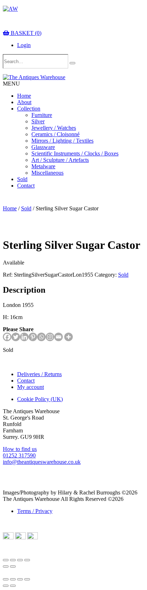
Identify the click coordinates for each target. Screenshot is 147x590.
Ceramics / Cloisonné (55, 134)
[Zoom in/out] (6, 560)
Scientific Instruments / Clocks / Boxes (74, 153)
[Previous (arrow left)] (6, 566)
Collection (28, 109)
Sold (22, 179)
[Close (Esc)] (27, 560)
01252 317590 (19, 455)
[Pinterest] (33, 337)
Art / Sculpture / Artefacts (60, 160)
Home (24, 96)
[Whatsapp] (41, 337)
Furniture (41, 115)
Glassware (43, 147)
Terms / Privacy (34, 511)
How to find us (20, 449)
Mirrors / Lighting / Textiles (62, 141)
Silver (38, 121)
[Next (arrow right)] (13, 566)
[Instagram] (50, 337)
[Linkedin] (24, 337)
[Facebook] (7, 337)
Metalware (43, 166)
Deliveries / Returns (39, 374)
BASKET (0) (25, 33)
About (24, 102)
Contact (26, 186)
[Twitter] (15, 337)
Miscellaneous (47, 173)
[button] (11, 84)
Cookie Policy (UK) (40, 399)
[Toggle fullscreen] (13, 560)
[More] (68, 337)
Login (24, 45)
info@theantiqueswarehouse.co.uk (42, 462)
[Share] (20, 560)
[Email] (58, 337)
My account (30, 387)
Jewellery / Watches (53, 128)
